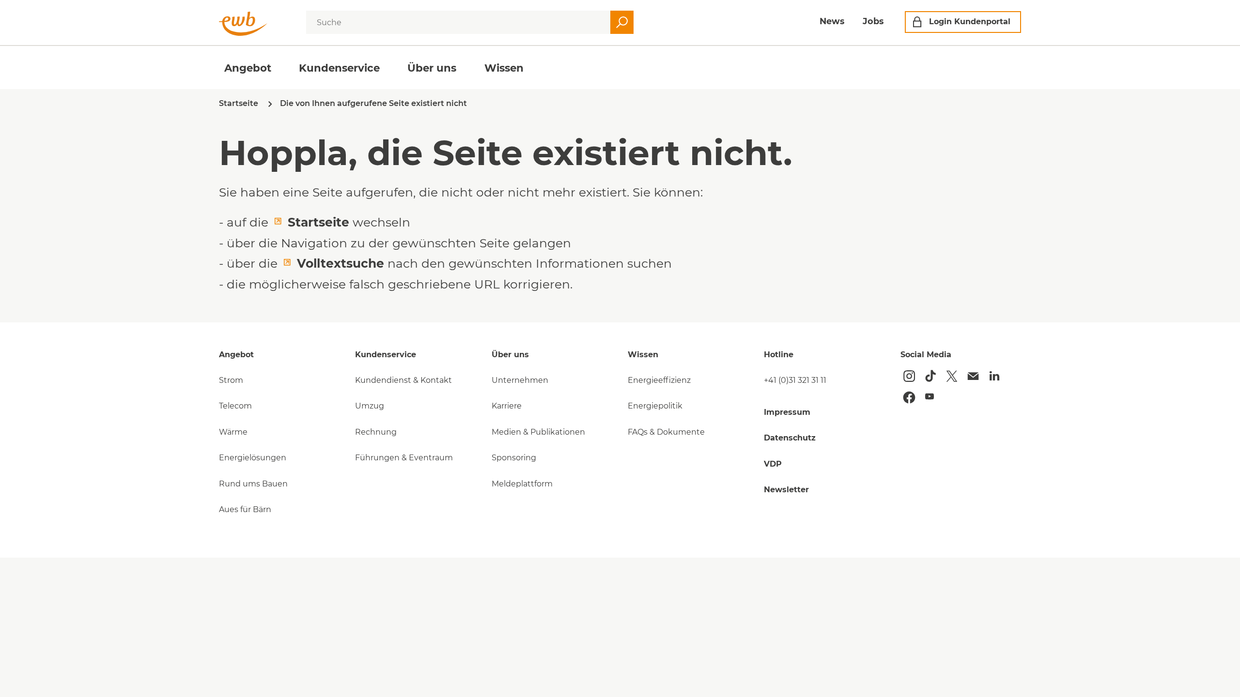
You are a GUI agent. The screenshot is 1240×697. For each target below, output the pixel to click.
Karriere (507, 405)
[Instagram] (909, 376)
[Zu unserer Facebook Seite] (909, 397)
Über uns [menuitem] (431, 67)
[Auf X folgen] (952, 376)
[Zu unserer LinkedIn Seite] (994, 376)
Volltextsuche (340, 263)
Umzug (369, 405)
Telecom (235, 405)
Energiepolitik (655, 405)
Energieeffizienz (659, 380)
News (832, 21)
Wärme (233, 432)
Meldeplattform (522, 483)
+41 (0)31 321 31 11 (795, 380)
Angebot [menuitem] (247, 67)
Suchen (622, 22)
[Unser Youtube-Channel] (929, 396)
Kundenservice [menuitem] (339, 67)
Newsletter (786, 489)
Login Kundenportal (969, 21)
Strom (231, 380)
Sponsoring (514, 457)
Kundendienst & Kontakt (403, 380)
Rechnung (376, 432)
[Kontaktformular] (973, 376)
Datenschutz (790, 437)
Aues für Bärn (245, 509)
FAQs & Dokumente (666, 432)
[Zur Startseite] (243, 24)
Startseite (318, 222)
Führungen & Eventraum (404, 457)
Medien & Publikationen (538, 432)
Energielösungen (252, 457)
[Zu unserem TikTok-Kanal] (930, 376)
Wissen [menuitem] (504, 67)
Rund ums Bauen (253, 483)
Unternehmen (520, 380)
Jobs (873, 21)
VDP (773, 464)
